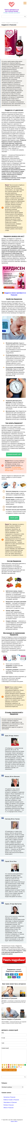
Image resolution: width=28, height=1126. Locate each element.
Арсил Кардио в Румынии (11, 1019)
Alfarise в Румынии (8, 1107)
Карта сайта (14, 1121)
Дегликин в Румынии (9, 998)
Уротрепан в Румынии (9, 1097)
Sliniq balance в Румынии (10, 1102)
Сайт (3, 1043)
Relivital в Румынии (9, 1105)
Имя (3, 1032)
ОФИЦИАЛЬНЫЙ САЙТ (14, 454)
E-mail (3, 1037)
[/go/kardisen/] (14, 278)
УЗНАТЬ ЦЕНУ (14, 518)
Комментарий (5, 1048)
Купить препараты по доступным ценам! (12, 10)
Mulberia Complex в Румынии (11, 1099)
